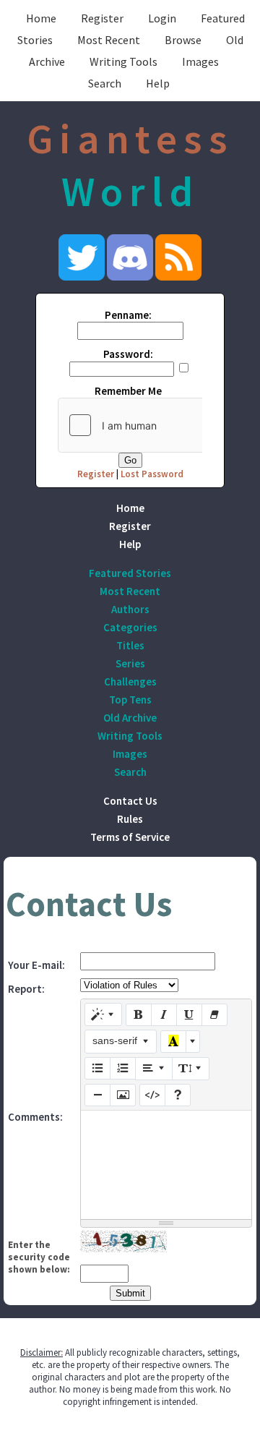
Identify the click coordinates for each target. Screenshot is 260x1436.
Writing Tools (123, 61)
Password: (128, 354)
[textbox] (166, 1165)
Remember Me (128, 391)
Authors (130, 609)
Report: (26, 989)
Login (162, 18)
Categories (130, 627)
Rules (130, 819)
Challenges (130, 681)
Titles (130, 645)
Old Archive (130, 718)
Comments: (35, 1117)
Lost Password (152, 474)
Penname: (128, 315)
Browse (183, 40)
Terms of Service (130, 837)
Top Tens (130, 699)
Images (200, 61)
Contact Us (130, 801)
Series (130, 663)
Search (104, 83)
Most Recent (108, 40)
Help (158, 83)
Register (102, 18)
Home (41, 18)
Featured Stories (130, 573)
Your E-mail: (36, 965)
